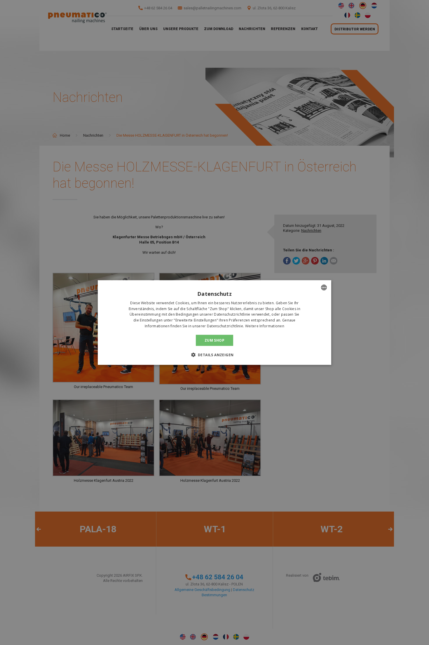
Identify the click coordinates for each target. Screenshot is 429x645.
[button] (215, 355)
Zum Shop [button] (214, 340)
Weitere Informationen (264, 326)
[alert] (214, 322)
